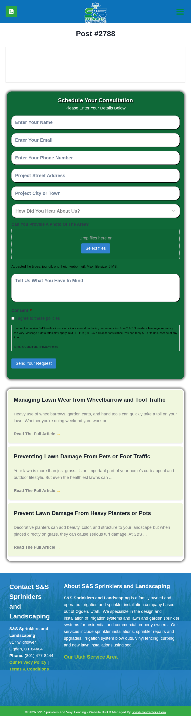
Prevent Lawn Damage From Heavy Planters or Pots (78, 513)
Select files (96, 248)
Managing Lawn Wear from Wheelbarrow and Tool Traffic (85, 400)
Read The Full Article (37, 433)
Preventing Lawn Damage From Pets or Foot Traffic (78, 456)
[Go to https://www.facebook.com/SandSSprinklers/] (13, 688)
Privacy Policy (51, 347)
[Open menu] (179, 11)
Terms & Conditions (27, 347)
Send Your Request (35, 363)
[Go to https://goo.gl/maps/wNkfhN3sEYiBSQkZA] (30, 687)
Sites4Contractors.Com (151, 710)
